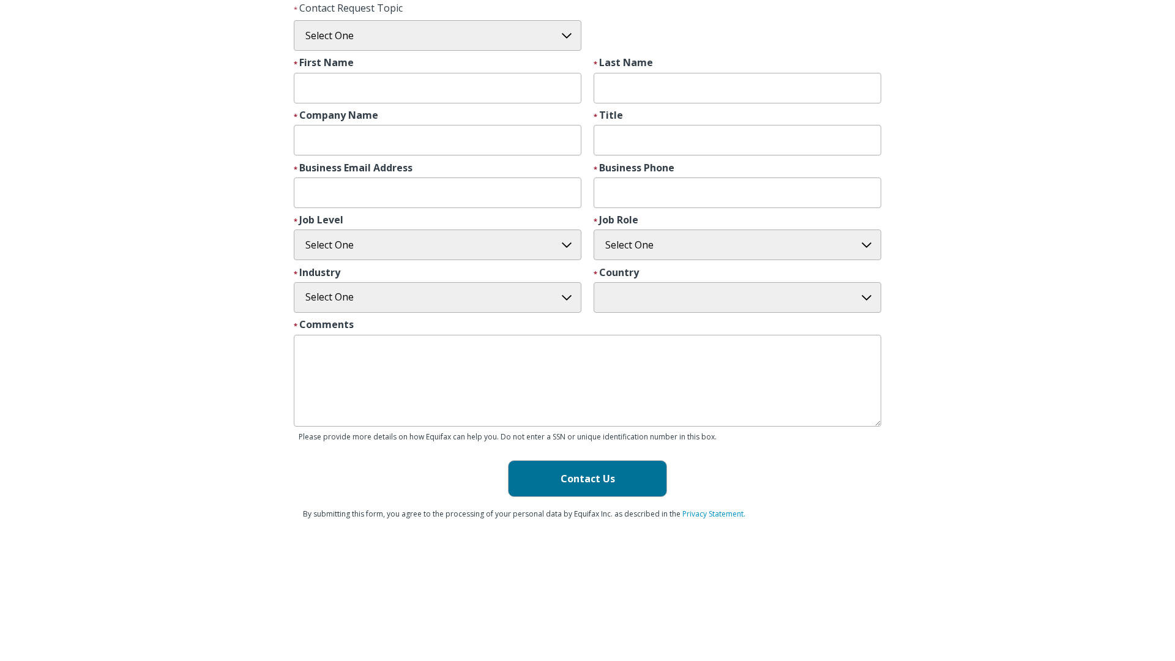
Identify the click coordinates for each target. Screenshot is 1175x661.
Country (619, 273)
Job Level (321, 220)
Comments (326, 325)
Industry (319, 273)
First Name (326, 63)
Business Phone (636, 168)
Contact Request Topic (351, 8)
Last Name (626, 63)
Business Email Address (355, 168)
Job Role (618, 220)
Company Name (338, 116)
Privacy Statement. (713, 514)
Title (611, 116)
